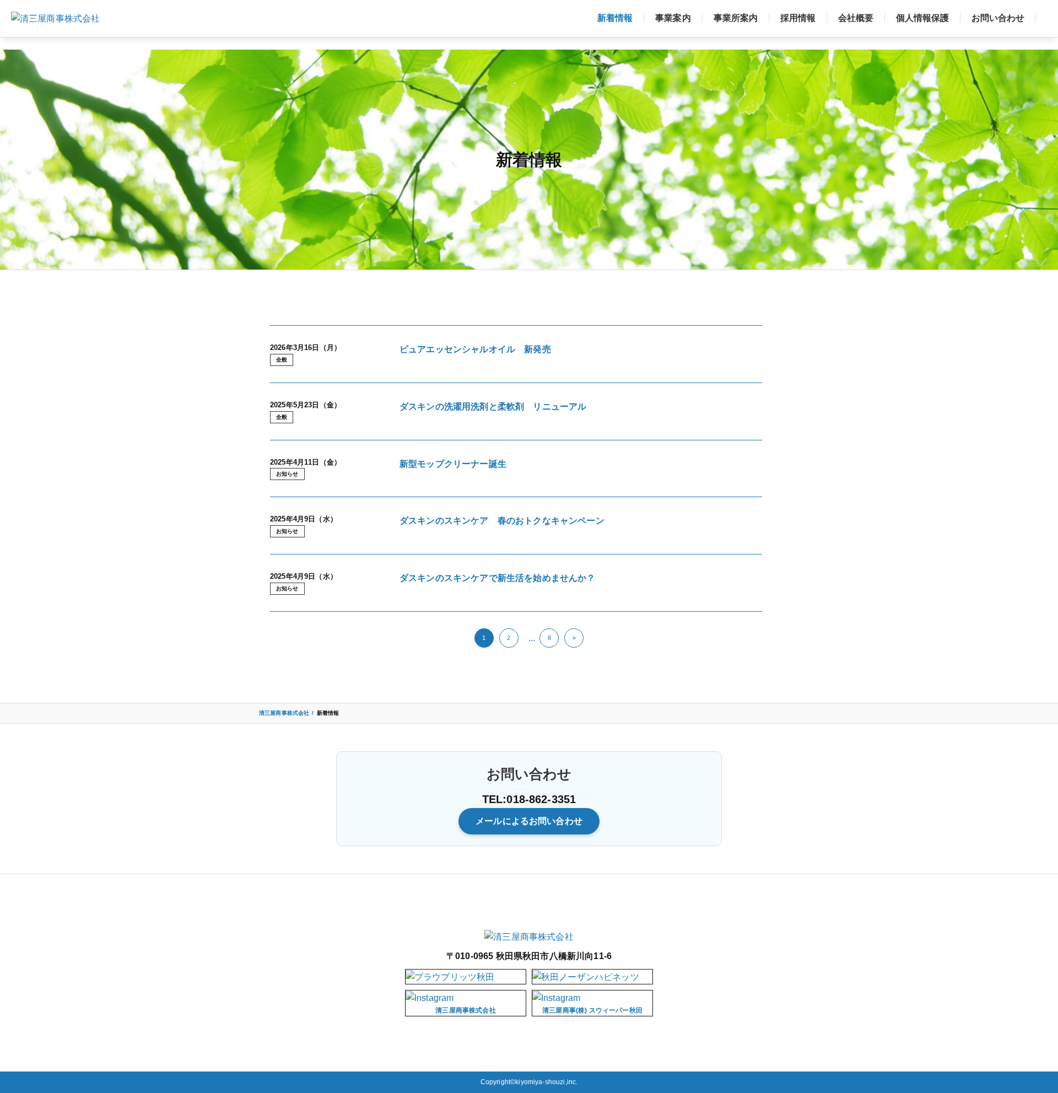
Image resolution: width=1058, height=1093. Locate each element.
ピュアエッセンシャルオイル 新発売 (475, 349)
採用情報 (798, 18)
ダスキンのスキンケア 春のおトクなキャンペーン (502, 520)
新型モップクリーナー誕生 (453, 464)
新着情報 (615, 18)
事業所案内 (736, 18)
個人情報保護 (922, 18)
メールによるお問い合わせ (529, 821)
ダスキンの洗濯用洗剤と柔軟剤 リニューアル (493, 406)
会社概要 (855, 18)
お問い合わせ (997, 18)
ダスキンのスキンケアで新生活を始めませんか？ (498, 578)
